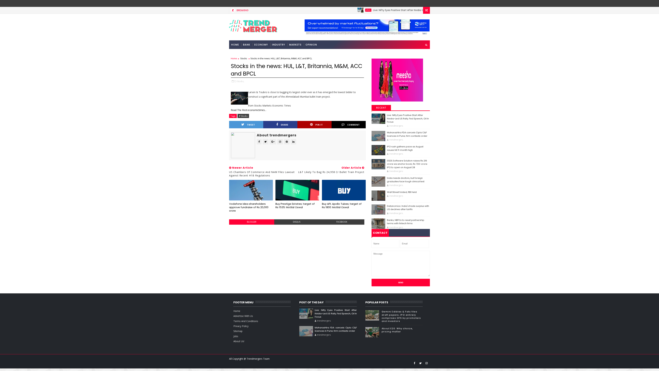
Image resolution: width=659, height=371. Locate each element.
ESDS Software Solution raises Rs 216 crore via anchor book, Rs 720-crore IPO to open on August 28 (407, 164)
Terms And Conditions (245, 321)
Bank (246, 44)
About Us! (238, 341)
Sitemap (237, 331)
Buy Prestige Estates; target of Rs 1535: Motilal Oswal (295, 205)
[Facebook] (426, 3)
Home (235, 44)
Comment (353, 124)
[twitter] (420, 363)
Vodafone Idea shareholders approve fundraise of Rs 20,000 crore (248, 207)
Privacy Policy (240, 326)
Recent (381, 107)
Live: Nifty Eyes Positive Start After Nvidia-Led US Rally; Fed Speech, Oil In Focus (405, 10)
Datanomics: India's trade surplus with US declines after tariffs (408, 207)
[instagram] (426, 363)
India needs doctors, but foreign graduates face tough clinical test (405, 179)
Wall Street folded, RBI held (402, 192)
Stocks (243, 58)
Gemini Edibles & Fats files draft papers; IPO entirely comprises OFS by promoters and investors (401, 316)
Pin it (319, 124)
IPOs (354, 10)
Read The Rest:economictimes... (248, 110)
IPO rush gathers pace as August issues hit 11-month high (405, 148)
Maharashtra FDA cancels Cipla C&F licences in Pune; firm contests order (407, 134)
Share (284, 124)
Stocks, (240, 81)
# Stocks (243, 115)
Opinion (311, 44)
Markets (295, 44)
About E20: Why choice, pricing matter (397, 330)
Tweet (251, 124)
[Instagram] (420, 3)
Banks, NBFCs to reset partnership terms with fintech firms (405, 221)
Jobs (235, 336)
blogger (251, 221)
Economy (261, 44)
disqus (296, 221)
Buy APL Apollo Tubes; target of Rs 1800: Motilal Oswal (342, 205)
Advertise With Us (243, 316)
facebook (341, 221)
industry (278, 44)
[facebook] (414, 363)
